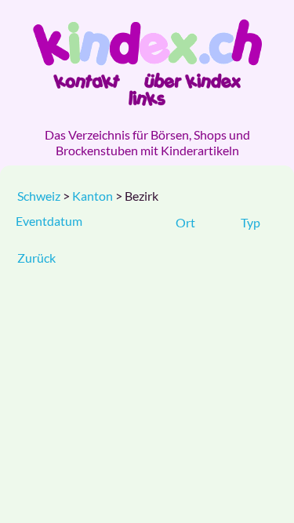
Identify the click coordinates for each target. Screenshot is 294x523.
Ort (185, 222)
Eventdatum (49, 220)
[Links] (147, 98)
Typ (250, 222)
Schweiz (38, 195)
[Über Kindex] (192, 80)
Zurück (36, 257)
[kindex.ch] (147, 43)
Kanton (93, 195)
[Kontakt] (86, 80)
